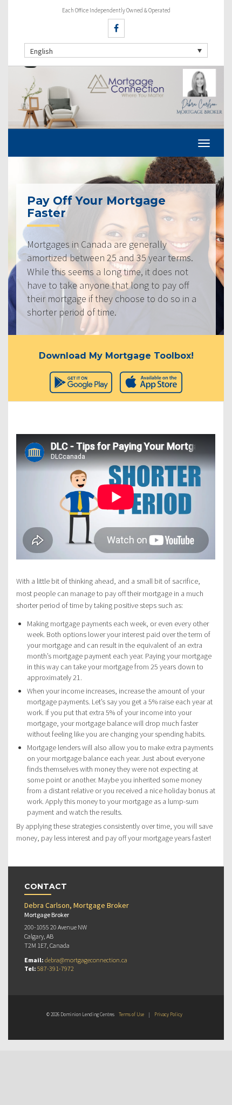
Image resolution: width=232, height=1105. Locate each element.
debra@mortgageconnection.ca (86, 960)
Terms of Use (131, 1014)
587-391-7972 (55, 968)
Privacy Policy (168, 1014)
